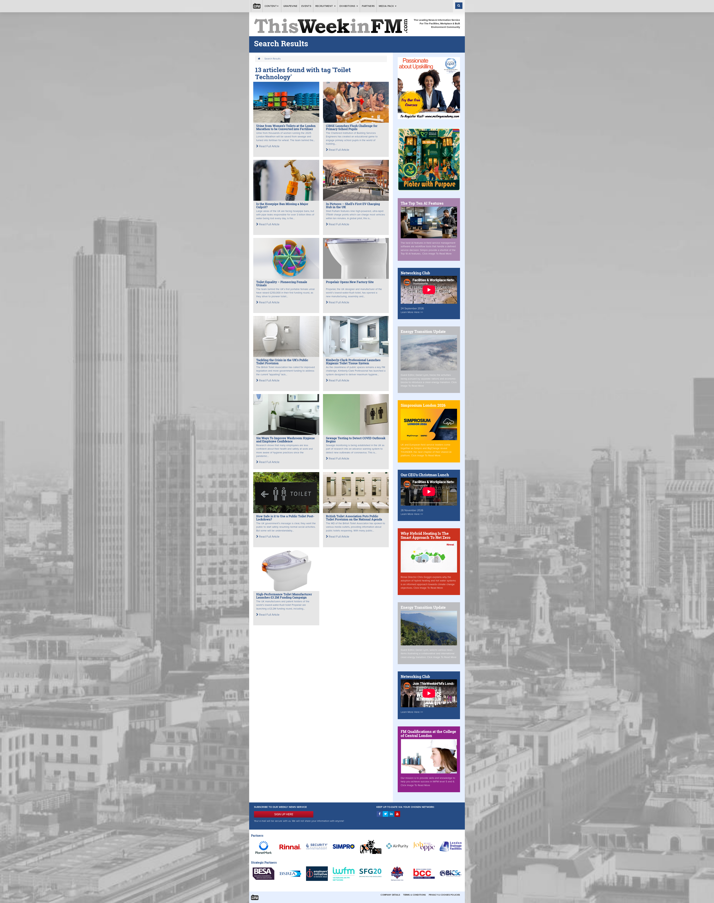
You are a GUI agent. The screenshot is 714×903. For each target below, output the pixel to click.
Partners (368, 6)
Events (306, 6)
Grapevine (290, 6)
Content (271, 6)
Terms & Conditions (414, 895)
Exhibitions (348, 6)
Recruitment (324, 6)
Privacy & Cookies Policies (444, 895)
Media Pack (387, 6)
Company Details (390, 895)
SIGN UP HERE (283, 814)
